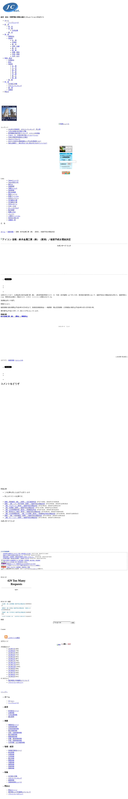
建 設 (10, 32)
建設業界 (11, 717)
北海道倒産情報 (13, 728)
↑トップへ (4, 692)
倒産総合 (11, 36)
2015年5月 (11, 676)
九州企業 (15, 30)
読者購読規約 (63, 163)
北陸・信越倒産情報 (15, 732)
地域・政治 (8, 58)
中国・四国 (15, 54)
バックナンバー (66, 166)
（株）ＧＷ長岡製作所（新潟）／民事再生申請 (20, 509)
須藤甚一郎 (12, 220)
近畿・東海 (15, 52)
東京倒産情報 (12, 734)
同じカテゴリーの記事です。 (14, 496)
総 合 (10, 26)
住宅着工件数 (12, 84)
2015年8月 (11, 670)
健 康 (10, 88)
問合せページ (12, 790)
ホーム (6, 20)
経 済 (6, 24)
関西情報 (11, 760)
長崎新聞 (11, 186)
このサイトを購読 (13, 638)
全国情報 (11, 754)
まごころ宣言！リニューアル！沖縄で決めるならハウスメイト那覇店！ (22, 565)
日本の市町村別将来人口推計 (18, 137)
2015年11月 (12, 664)
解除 (69, 160)
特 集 (6, 82)
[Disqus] (64, 412)
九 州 (14, 68)
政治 (9, 62)
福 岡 (14, 70)
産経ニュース (12, 194)
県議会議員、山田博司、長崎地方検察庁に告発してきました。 (18, 557)
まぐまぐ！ (69, 168)
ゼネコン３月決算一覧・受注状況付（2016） (16, 562)
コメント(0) (19, 360)
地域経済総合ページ (15, 750)
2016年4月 (11, 655)
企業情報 (11, 713)
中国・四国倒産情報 (15, 740)
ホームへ (11, 701)
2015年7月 (11, 672)
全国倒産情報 (12, 727)
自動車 (10, 90)
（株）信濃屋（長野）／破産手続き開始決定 (19, 507)
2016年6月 (11, 651)
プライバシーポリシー (15, 682)
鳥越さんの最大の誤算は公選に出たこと (13, 555)
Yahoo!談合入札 (13, 182)
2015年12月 (12, 662)
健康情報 (11, 780)
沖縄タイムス (12, 188)
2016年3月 (11, 657)
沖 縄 (14, 74)
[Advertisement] (64, 98)
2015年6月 (11, 674)
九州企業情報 (12, 715)
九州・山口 (15, 56)
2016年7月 (11, 649)
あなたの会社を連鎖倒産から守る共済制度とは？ (24, 141)
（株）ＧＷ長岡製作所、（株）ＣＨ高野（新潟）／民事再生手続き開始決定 (29, 513)
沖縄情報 (11, 762)
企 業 (10, 28)
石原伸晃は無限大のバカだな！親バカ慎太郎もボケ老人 (17, 553)
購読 (64, 160)
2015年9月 (11, 668)
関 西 (14, 78)
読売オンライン (13, 198)
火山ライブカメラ (14, 139)
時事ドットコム (13, 196)
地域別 (10, 38)
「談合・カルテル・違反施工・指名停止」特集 (18, 567)
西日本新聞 (12, 192)
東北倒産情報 (12, 730)
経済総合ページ (13, 711)
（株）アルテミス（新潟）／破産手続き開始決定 (20, 506)
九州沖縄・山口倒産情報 (16, 742)
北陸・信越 (15, 46)
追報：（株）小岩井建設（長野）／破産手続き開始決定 (23, 515)
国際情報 (11, 768)
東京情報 (11, 758)
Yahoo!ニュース (13, 180)
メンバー (11, 214)
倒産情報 (10, 232)
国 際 (10, 80)
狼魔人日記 (12, 212)
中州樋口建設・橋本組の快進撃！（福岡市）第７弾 (16, 558)
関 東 (14, 50)
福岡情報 (11, 764)
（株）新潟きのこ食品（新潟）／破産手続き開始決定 (22, 511)
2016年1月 (11, 660)
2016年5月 (11, 653)
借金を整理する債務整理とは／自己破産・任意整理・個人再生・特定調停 (21, 560)
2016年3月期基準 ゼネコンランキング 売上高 (24, 129)
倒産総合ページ (13, 725)
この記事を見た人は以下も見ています (17, 492)
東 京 (14, 48)
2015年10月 (12, 666)
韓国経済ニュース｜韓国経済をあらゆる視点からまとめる (21, 563)
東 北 (14, 44)
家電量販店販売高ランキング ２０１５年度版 (24, 133)
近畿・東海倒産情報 (15, 738)
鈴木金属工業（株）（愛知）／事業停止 (14, 316)
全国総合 (11, 60)
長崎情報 (11, 766)
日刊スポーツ (12, 204)
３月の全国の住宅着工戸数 (18, 131)
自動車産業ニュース (15, 782)
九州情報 (11, 756)
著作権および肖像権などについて (19, 792)
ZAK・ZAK (12, 206)
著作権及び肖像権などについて (18, 680)
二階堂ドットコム (14, 216)
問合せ (6, 91)
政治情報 (11, 752)
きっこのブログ (13, 208)
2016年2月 (11, 658)
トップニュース (13, 22)
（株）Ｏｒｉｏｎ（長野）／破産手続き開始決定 (20, 517)
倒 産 (6, 34)
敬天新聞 (11, 210)
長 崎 (14, 72)
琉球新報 (11, 190)
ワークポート (33, 568)
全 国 (14, 40)
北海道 (14, 42)
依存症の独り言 (13, 218)
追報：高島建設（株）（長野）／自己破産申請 (20, 502)
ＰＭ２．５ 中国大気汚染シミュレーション (23, 135)
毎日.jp (10, 184)
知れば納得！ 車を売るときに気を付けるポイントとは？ (27, 143)
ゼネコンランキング (15, 86)
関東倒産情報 (12, 736)
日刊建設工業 (12, 200)
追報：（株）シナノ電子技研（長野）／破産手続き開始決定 (24, 504)
